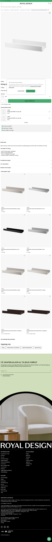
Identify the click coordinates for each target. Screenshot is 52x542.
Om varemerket (4, 164)
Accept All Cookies (30, 90)
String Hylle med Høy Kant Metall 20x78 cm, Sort (10, 249)
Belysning (28, 455)
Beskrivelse (3, 142)
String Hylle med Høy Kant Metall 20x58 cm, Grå (36, 249)
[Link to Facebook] (2, 527)
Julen (2, 492)
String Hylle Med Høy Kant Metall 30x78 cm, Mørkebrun (37, 330)
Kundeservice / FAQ (5, 453)
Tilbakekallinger (4, 472)
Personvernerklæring (5, 462)
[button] (48, 3)
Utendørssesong (4, 482)
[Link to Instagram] (5, 527)
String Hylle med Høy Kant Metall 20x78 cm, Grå (36, 208)
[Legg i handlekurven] (49, 112)
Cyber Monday (4, 490)
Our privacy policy (33, 86)
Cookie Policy (3, 467)
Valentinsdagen (4, 477)
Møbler (27, 453)
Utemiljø (28, 465)
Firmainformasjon (4, 458)
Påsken (2, 479)
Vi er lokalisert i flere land (6, 503)
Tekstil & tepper (29, 460)
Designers (3, 468)
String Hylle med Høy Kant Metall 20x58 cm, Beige (10, 208)
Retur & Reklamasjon (5, 465)
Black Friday (3, 489)
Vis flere (26, 122)
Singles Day (3, 487)
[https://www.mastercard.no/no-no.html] (6, 531)
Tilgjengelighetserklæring (6, 470)
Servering (28, 457)
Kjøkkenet (28, 462)
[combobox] (26, 96)
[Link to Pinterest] (8, 527)
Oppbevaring (29, 463)
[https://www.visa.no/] (2, 531)
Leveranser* (3, 463)
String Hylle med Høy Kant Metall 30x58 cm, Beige (10, 290)
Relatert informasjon (6, 167)
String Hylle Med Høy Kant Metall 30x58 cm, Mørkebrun (11, 330)
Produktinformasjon (6, 160)
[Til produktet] (26, 112)
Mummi (2, 484)
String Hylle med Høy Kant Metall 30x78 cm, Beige (36, 290)
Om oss (2, 457)
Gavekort (3, 455)
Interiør (27, 458)
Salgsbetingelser (4, 460)
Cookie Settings (21, 90)
